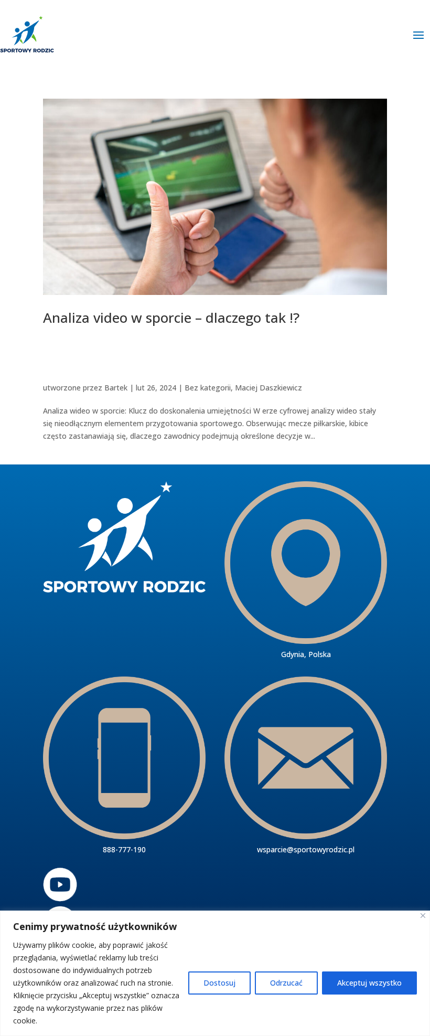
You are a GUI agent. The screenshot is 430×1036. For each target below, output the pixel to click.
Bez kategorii (208, 388)
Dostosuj (219, 983)
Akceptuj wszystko (369, 983)
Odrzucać (286, 983)
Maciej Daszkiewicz (268, 388)
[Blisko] (423, 915)
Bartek (115, 388)
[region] (215, 973)
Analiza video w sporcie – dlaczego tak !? (171, 317)
